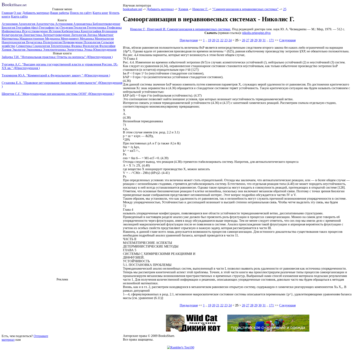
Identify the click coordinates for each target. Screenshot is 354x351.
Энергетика (75, 49)
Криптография (91, 31)
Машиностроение (32, 38)
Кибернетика (71, 31)
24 (230, 40)
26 (243, 40)
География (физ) (27, 27)
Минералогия (104, 38)
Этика (88, 49)
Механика (87, 38)
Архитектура (45, 24)
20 (213, 40)
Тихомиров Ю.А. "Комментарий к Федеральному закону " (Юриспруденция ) (56, 75)
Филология (91, 46)
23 (226, 40)
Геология (80, 27)
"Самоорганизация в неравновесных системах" (245, 9)
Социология (42, 46)
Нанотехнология (14, 42)
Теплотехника (61, 46)
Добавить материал (35, 13)
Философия (107, 46)
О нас (18, 13)
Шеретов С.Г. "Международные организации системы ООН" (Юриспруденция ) (58, 94)
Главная (7, 13)
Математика (10, 38)
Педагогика (34, 42)
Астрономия (64, 24)
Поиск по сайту (81, 13)
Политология (52, 42)
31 (264, 40)
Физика (77, 46)
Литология (79, 35)
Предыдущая (189, 40)
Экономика (34, 49)
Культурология (12, 35)
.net (14, 5)
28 (251, 40)
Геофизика (114, 27)
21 (217, 40)
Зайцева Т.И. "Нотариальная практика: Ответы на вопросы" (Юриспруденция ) (57, 57)
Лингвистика (33, 35)
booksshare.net (132, 9)
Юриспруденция (104, 49)
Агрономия (10, 24)
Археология (27, 24)
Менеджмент (70, 38)
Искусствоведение (35, 31)
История (55, 31)
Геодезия (67, 27)
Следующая (287, 40)
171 (271, 40)
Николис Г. (200, 9)
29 (256, 40)
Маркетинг (106, 35)
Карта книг (100, 13)
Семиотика (24, 46)
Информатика (12, 31)
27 (247, 40)
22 (222, 40)
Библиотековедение (106, 24)
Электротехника (55, 49)
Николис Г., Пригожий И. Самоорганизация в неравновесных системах (180, 29)
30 (260, 40)
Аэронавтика (83, 24)
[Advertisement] (62, 307)
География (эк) (49, 27)
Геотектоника (97, 27)
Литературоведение (57, 35)
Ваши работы (59, 13)
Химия (7, 49)
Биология (9, 27)
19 (209, 40)
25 (284, 9)
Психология (92, 42)
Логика (92, 35)
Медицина (53, 38)
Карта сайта (19, 16)
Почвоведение (73, 42)
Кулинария (109, 31)
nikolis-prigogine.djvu (256, 33)
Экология (19, 49)
